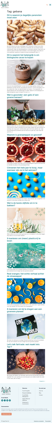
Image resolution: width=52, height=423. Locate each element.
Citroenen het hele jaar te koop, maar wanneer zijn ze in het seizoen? (24, 168)
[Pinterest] (7, 400)
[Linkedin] (10, 400)
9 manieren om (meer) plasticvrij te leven (23, 239)
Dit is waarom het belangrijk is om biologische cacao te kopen (23, 56)
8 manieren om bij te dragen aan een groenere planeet (24, 310)
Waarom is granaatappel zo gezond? (24, 135)
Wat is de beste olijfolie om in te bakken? (22, 204)
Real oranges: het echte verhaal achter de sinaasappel (25, 274)
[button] (50, 5)
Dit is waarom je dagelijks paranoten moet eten (24, 16)
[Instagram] (5, 400)
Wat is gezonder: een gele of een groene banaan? (23, 96)
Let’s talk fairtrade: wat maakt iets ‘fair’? (23, 345)
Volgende (42, 381)
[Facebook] (2, 400)
